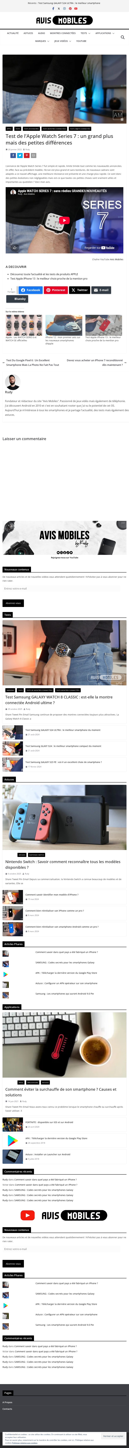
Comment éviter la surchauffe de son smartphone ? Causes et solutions (60, 1092)
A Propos (7, 1402)
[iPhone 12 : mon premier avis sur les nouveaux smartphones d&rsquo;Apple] (63, 325)
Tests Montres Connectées (54, 129)
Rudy (27, 149)
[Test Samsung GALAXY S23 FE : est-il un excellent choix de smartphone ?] (13, 764)
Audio (41, 33)
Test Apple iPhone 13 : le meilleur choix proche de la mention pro (48, 278)
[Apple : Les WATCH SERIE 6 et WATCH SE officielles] (24, 325)
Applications (103, 33)
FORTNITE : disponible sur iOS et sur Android (49, 1122)
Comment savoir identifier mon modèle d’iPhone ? (51, 894)
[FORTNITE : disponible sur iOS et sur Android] (13, 1124)
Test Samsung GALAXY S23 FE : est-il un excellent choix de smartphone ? (63, 762)
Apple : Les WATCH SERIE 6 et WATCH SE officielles (21, 339)
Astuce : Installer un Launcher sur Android (47, 1154)
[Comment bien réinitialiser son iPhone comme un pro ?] (13, 913)
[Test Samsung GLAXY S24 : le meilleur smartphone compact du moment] (13, 748)
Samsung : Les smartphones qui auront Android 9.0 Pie (65, 993)
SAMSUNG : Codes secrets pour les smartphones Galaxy (65, 962)
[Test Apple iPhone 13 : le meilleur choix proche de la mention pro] (103, 325)
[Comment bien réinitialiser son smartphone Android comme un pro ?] (13, 929)
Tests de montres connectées (39, 690)
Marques (40, 41)
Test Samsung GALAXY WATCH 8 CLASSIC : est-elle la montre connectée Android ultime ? (59, 699)
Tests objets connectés (80, 129)
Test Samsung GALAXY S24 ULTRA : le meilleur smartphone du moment (62, 729)
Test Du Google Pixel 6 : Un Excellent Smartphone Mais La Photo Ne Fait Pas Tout (32, 363)
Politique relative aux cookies (24, 1443)
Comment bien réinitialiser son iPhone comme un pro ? (54, 910)
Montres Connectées (63, 33)
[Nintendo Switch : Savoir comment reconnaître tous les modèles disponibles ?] (64, 817)
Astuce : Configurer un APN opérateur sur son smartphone (66, 983)
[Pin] (27, 156)
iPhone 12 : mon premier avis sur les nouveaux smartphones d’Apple (62, 340)
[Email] (34, 156)
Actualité (13, 33)
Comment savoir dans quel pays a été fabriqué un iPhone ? (67, 952)
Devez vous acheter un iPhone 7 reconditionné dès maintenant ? (95, 363)
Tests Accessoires (31, 129)
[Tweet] (20, 156)
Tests (84, 33)
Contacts (7, 1408)
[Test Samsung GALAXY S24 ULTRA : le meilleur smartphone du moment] (13, 732)
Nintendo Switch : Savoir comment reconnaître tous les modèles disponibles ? (63, 864)
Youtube (81, 41)
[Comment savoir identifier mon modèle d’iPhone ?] (13, 897)
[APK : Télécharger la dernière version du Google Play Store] (13, 1140)
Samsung (10, 690)
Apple (9, 129)
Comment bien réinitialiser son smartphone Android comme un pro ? (61, 926)
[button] (88, 33)
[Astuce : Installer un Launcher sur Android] (13, 1157)
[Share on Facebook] (13, 156)
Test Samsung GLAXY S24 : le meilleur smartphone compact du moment (63, 746)
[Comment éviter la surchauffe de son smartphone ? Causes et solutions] (64, 1044)
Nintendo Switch (36, 855)
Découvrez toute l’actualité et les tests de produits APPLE (44, 274)
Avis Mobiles (116, 259)
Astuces (28, 33)
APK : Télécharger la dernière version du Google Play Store (66, 972)
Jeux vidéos (61, 41)
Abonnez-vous (13, 603)
